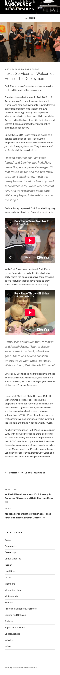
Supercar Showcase (15, 627)
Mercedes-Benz (13, 590)
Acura (8, 540)
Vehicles (9, 640)
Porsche (9, 602)
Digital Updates (13, 558)
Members (40, 473)
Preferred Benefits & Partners (21, 608)
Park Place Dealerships (19, 6)
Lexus (29, 473)
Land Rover (11, 571)
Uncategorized (12, 633)
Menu (32, 18)
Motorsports (11, 596)
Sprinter (9, 621)
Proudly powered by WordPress (21, 667)
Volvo (8, 646)
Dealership (10, 552)
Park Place (32, 69)
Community (16, 473)
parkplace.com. (42, 456)
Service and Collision (15, 615)
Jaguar (8, 565)
